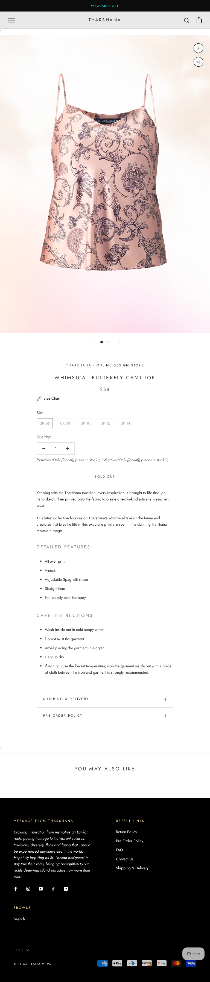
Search (19, 919)
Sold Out (105, 476)
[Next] (119, 342)
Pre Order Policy (63, 715)
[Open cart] (199, 20)
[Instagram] (28, 888)
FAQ (119, 850)
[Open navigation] (11, 20)
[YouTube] (41, 888)
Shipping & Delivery (66, 698)
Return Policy (126, 832)
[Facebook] (16, 888)
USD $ (19, 950)
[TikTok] (53, 888)
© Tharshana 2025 (32, 964)
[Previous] (91, 342)
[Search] (187, 20)
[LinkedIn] (66, 888)
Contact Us (124, 859)
